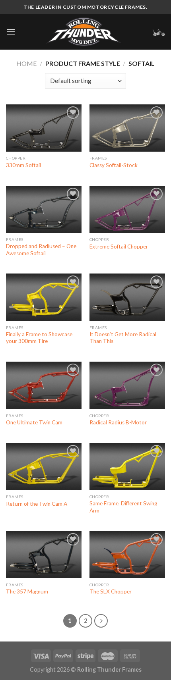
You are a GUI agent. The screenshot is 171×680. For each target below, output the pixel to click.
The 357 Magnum (27, 591)
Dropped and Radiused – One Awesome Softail (41, 249)
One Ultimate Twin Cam (34, 422)
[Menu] (11, 31)
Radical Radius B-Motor (118, 422)
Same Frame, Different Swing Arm (123, 507)
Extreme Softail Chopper (118, 246)
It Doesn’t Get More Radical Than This (122, 338)
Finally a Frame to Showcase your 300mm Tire (39, 338)
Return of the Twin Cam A (36, 504)
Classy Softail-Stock (113, 165)
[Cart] (158, 31)
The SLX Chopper (110, 591)
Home (26, 63)
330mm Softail (23, 165)
